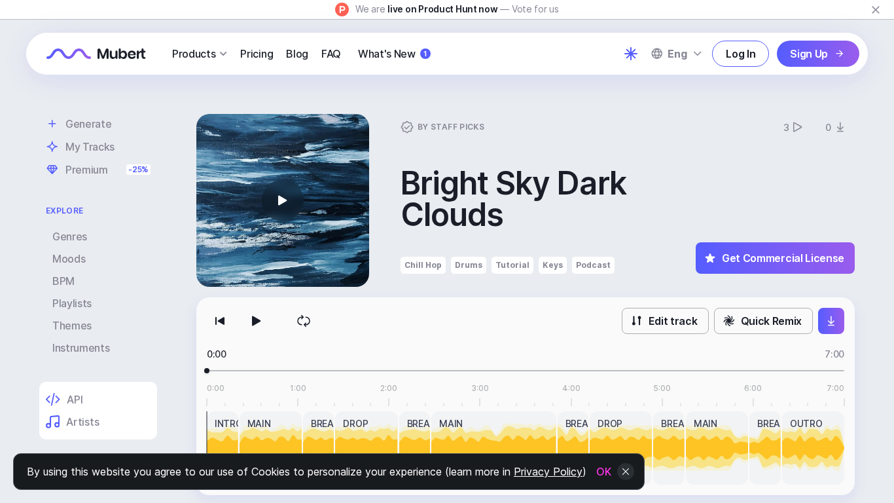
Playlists (72, 303)
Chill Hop (423, 265)
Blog (297, 53)
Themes (72, 325)
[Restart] (220, 321)
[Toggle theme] (631, 53)
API (74, 399)
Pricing (256, 53)
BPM (63, 281)
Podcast (593, 265)
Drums (468, 265)
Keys (553, 265)
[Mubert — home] (96, 53)
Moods (68, 258)
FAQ (331, 53)
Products (193, 53)
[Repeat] (304, 321)
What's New (392, 53)
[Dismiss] (876, 10)
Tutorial (512, 265)
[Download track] (831, 321)
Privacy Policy (548, 471)
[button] (282, 200)
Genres (69, 236)
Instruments (80, 347)
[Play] (256, 321)
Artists (82, 421)
